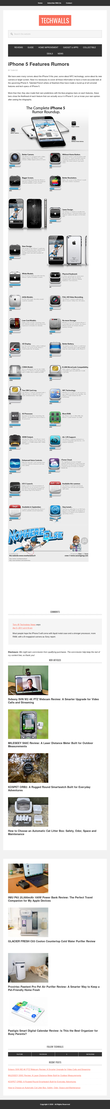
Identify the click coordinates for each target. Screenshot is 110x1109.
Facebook (43, 1054)
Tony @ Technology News (24, 624)
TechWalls (55, 20)
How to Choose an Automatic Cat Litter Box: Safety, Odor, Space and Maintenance (52, 832)
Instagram (90, 1054)
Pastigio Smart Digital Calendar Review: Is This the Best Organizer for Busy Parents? (53, 1032)
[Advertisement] (55, 586)
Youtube (19, 1054)
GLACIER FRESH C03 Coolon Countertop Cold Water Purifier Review (51, 941)
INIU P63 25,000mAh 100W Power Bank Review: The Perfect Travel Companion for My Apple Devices (50, 898)
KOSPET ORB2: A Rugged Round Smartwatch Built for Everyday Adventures (49, 788)
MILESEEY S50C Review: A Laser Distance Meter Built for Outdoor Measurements (50, 744)
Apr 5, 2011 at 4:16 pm (22, 627)
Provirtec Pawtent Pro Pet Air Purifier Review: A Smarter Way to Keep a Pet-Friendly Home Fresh (54, 988)
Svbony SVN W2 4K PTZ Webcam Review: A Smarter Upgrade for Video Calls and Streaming (53, 700)
